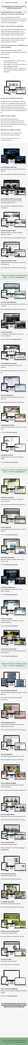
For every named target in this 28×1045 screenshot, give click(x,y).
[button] (26, 2)
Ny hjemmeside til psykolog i (7, 961)
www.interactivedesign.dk (20, 1042)
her (25, 790)
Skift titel (5, 1014)
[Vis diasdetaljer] (15, 87)
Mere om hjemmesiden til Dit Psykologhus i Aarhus (12, 819)
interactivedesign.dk (20, 277)
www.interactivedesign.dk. (7, 140)
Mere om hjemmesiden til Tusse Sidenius (10, 847)
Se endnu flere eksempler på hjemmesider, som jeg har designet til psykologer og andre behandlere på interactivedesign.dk (14, 1005)
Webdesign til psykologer (11, 2)
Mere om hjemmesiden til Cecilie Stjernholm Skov (12, 936)
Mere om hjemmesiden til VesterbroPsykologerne (12, 907)
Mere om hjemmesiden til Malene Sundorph (11, 879)
